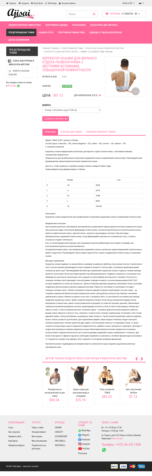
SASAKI (58, 427)
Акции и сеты (46, 32)
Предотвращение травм (21, 32)
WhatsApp (12, 86)
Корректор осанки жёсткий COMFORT (61, 52)
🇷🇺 (140, 3)
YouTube (86, 448)
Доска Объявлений (18, 40)
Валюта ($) (127, 3)
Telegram (85, 435)
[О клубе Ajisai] (99, 95)
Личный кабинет (39, 432)
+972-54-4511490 (128, 444)
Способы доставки (71, 131)
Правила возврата (16, 445)
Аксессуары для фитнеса (104, 25)
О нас (10, 427)
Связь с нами (37, 427)
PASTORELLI (60, 441)
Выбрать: (46, 105)
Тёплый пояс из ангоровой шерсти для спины (55, 392)
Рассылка (82, 453)
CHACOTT (59, 432)
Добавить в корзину (54, 119)
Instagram (85, 444)
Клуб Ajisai (13, 441)
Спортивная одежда (56, 25)
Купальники (79, 25)
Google (120, 438)
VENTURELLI (60, 445)
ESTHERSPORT (61, 436)
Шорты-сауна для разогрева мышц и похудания (81, 392)
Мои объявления (39, 441)
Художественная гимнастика (24, 25)
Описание (50, 131)
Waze (113, 438)
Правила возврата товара (100, 131)
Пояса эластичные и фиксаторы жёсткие (105, 48)
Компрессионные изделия (19, 73)
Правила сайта (14, 436)
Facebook (85, 439)
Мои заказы (37, 436)
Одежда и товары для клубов (105, 32)
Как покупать (14, 432)
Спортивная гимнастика (71, 32)
